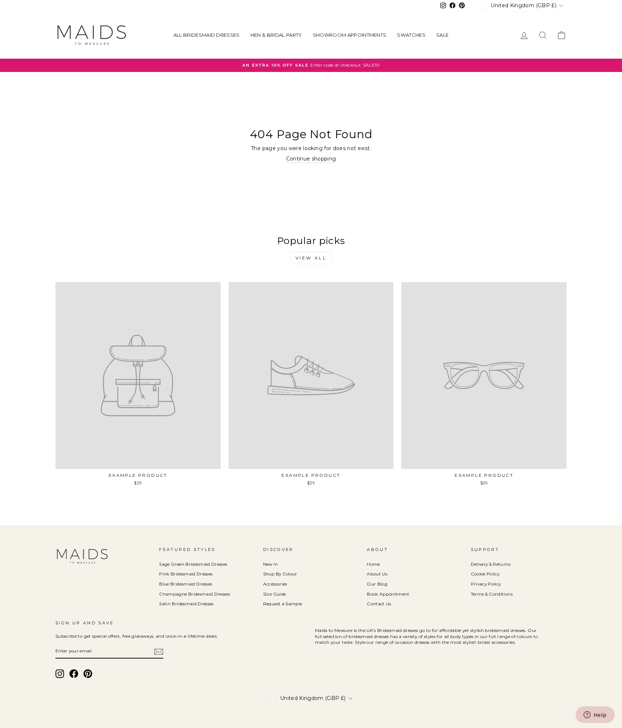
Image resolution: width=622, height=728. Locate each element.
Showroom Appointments (350, 35)
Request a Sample (282, 603)
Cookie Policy (485, 573)
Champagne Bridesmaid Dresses (194, 594)
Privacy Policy (486, 584)
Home (373, 564)
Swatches (411, 35)
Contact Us (379, 603)
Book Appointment (388, 594)
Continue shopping (311, 158)
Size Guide (274, 594)
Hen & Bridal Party (276, 35)
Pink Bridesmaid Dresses (185, 573)
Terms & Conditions (492, 594)
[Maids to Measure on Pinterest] (88, 673)
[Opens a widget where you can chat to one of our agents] (595, 715)
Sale (442, 35)
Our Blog (377, 584)
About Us (377, 573)
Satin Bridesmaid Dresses (186, 603)
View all (311, 258)
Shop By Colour (280, 573)
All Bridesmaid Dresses (206, 35)
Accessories (275, 584)
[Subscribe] (158, 651)
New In (270, 564)
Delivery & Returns (490, 564)
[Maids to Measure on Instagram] (59, 673)
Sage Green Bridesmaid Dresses (193, 564)
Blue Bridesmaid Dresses (185, 584)
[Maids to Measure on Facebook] (73, 673)
